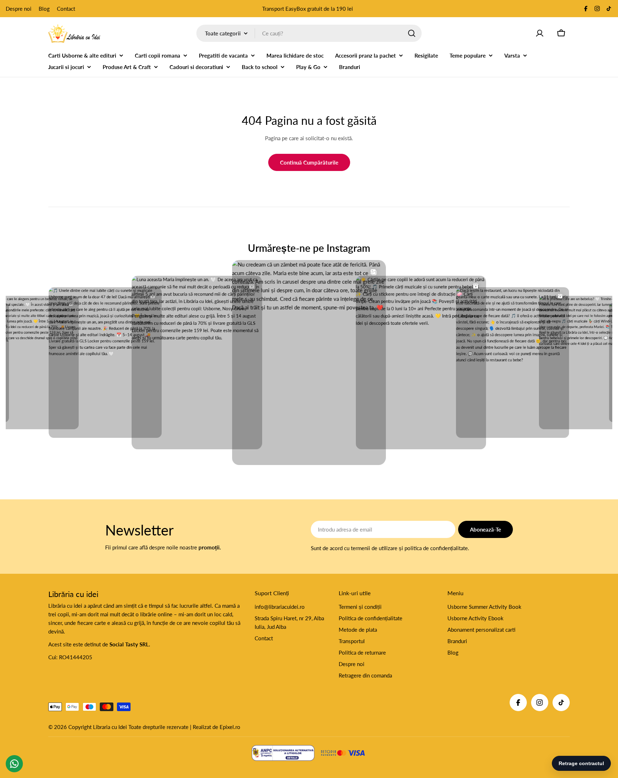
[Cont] (539, 33)
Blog (44, 8)
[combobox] (309, 33)
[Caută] (411, 33)
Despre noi (18, 8)
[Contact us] (14, 763)
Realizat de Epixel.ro (216, 727)
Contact (66, 8)
